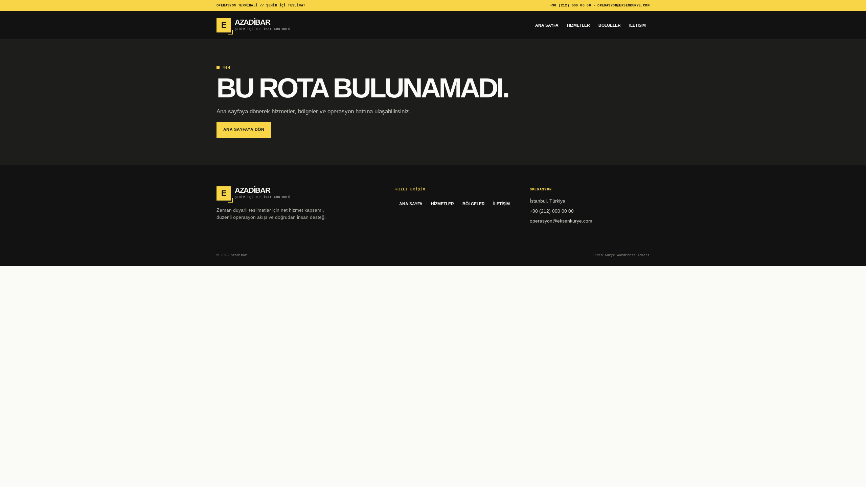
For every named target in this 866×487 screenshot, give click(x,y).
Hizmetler (578, 25)
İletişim (637, 25)
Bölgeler (609, 25)
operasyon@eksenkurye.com (623, 5)
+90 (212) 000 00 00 (570, 5)
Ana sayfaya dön (243, 129)
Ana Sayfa (547, 25)
